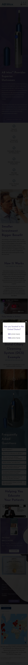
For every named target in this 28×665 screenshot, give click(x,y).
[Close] (26, 322)
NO (9, 334)
